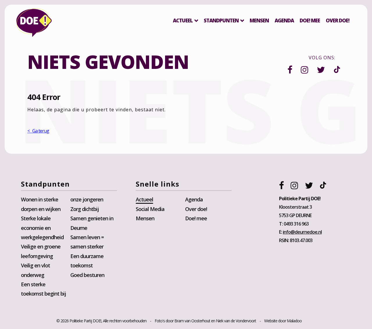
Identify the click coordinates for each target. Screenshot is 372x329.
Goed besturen (87, 274)
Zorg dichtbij (84, 208)
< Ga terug (38, 131)
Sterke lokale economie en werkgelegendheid (42, 228)
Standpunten (221, 20)
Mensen (259, 20)
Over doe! (196, 208)
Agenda (284, 20)
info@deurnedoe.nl (302, 232)
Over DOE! (337, 20)
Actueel (183, 20)
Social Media (150, 208)
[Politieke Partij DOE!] (34, 24)
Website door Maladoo (283, 320)
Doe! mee (310, 20)
